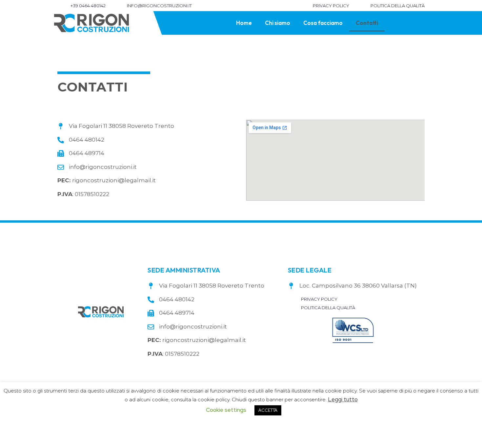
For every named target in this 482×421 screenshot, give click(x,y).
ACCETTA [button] (267, 410)
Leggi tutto (343, 399)
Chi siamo (277, 22)
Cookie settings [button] (226, 409)
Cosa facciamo (323, 22)
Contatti (367, 22)
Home (244, 22)
